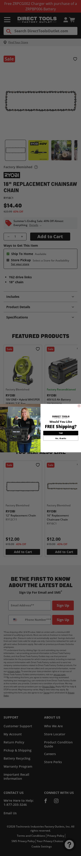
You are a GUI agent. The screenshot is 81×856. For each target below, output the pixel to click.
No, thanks (60, 438)
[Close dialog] (79, 405)
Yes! (61, 433)
